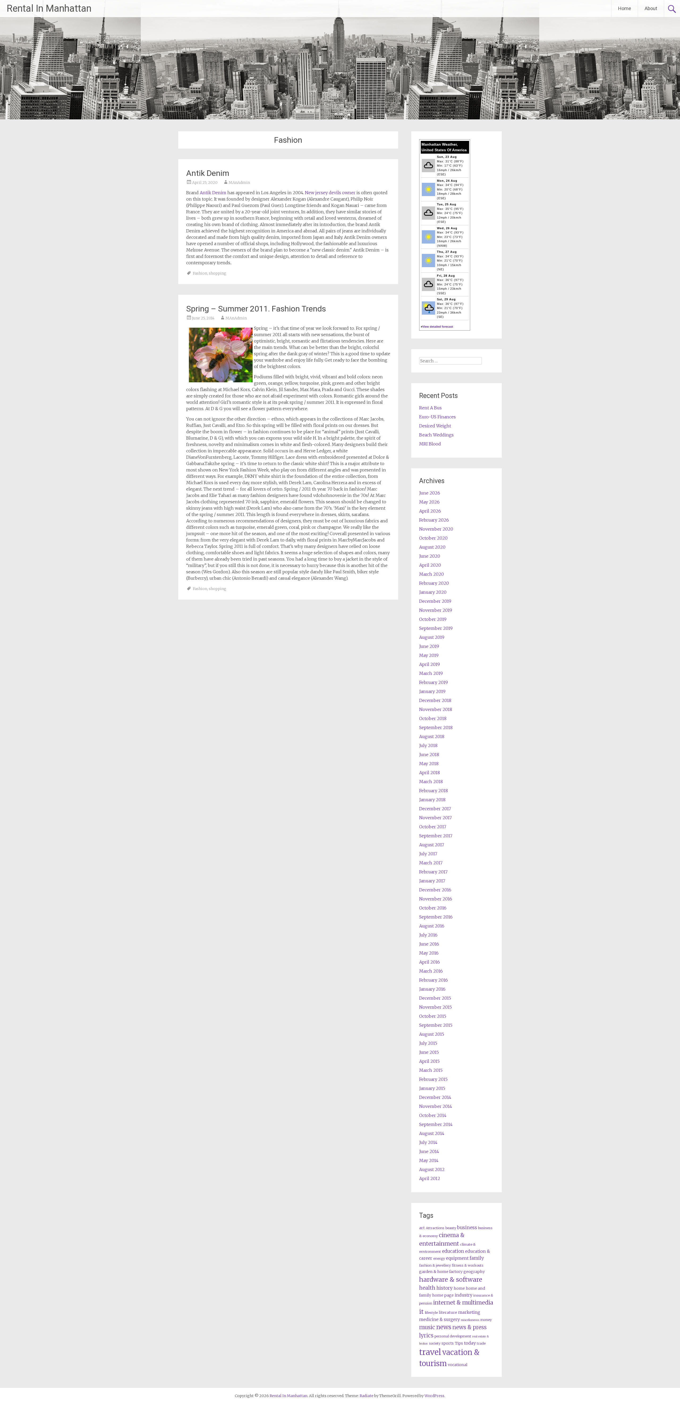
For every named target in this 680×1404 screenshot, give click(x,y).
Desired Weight (435, 425)
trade (481, 1343)
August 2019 (431, 637)
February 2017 (433, 871)
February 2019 (433, 682)
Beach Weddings (436, 434)
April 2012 (429, 1178)
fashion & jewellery (435, 1265)
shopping (217, 273)
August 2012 (432, 1169)
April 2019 (429, 664)
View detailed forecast (437, 326)
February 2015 (433, 1079)
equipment (457, 1258)
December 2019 (435, 601)
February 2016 (433, 980)
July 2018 (428, 745)
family (477, 1258)
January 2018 (432, 799)
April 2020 (430, 565)
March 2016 (431, 971)
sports (447, 1343)
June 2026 (429, 493)
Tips (459, 1343)
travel (430, 1352)
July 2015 (428, 1043)
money (486, 1320)
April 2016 (429, 962)
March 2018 (431, 781)
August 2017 (431, 844)
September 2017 (435, 835)
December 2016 (435, 889)
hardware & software (450, 1279)
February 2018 (433, 790)
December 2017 (435, 808)
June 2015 (429, 1052)
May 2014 (429, 1160)
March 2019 (431, 673)
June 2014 (429, 1151)
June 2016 (429, 944)
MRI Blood (430, 444)
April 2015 (429, 1061)
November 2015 (435, 1007)
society (434, 1343)
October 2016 (433, 908)
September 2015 (435, 1025)
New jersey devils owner (330, 192)
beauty (450, 1228)
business (467, 1227)
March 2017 (431, 862)
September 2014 (436, 1124)
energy (439, 1258)
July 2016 (428, 935)
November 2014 (435, 1106)
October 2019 (433, 619)
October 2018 (433, 718)
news (443, 1327)
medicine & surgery (439, 1319)
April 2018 (429, 772)
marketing (469, 1312)
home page (443, 1295)
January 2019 (432, 691)
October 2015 (432, 1016)
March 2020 (431, 574)
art (422, 1227)
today (470, 1343)
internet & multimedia (463, 1302)
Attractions (435, 1228)
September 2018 (436, 727)
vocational (458, 1364)
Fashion (200, 273)
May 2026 (429, 502)
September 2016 (436, 917)
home (459, 1288)
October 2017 (432, 826)
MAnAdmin (239, 182)
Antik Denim (207, 173)
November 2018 (435, 709)
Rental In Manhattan (49, 8)
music (427, 1327)
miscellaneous (470, 1320)
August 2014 (431, 1133)
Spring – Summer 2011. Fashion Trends (256, 308)
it (421, 1311)
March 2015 (431, 1070)
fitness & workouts (467, 1265)
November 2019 (435, 610)
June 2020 (429, 556)
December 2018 (435, 700)
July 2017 (428, 853)
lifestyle (431, 1312)
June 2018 (429, 754)
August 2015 (431, 1034)
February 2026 (434, 520)
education (453, 1251)
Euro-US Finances (437, 416)
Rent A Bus (430, 407)
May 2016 (429, 953)
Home (624, 8)
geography (474, 1271)
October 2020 (433, 538)
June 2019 (429, 646)
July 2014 (428, 1142)
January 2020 (433, 592)
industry (463, 1295)
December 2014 (435, 1097)
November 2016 (435, 899)
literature (448, 1312)
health (427, 1288)
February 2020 (434, 583)
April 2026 (430, 511)
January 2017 (432, 880)
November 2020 (436, 529)
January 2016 (432, 989)
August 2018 (431, 736)
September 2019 (436, 628)
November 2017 (435, 817)
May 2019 (429, 655)
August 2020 (432, 547)
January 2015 (432, 1088)
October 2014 (433, 1115)
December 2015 (435, 998)
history (444, 1288)
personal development (453, 1336)
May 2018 (429, 763)
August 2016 (431, 926)
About (651, 8)
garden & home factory (440, 1271)
